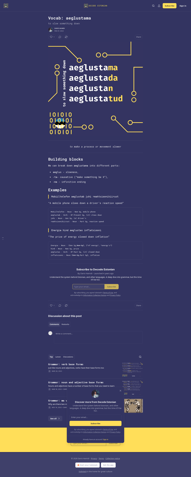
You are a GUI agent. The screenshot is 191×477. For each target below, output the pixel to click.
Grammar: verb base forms (65, 364)
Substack (83, 471)
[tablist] (59, 324)
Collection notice (113, 458)
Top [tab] (51, 357)
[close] (120, 391)
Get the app (108, 465)
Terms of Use (108, 429)
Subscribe (169, 5)
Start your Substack (89, 465)
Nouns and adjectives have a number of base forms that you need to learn (81, 386)
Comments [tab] (54, 324)
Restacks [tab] (65, 324)
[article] (95, 370)
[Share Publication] (159, 5)
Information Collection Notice (94, 432)
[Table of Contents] (3, 238)
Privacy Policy (115, 432)
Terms (101, 458)
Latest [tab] (58, 357)
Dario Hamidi (59, 28)
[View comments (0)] (59, 37)
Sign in (183, 5)
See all (53, 418)
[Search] (153, 5)
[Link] (44, 159)
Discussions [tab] (68, 357)
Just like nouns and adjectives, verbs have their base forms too (76, 367)
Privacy (94, 458)
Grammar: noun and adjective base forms (75, 382)
